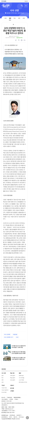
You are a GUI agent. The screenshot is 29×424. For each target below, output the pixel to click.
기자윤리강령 (9, 397)
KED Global (21, 417)
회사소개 (3, 397)
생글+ (20, 373)
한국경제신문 (12, 415)
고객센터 (16, 399)
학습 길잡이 (12, 377)
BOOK (10, 417)
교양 (24, 18)
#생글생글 (15, 334)
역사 (14, 18)
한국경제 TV (19, 415)
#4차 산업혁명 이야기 (8, 337)
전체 (5, 18)
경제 (10, 18)
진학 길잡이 (12, 375)
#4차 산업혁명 (7, 334)
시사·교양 (14, 10)
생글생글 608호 (19, 37)
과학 (19, 18)
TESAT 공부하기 (5, 390)
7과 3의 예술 (21, 377)
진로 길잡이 (12, 380)
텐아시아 (15, 417)
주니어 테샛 (4, 392)
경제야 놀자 (21, 375)
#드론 (17, 337)
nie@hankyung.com (9, 408)
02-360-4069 (8, 401)
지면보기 (12, 385)
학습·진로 (12, 373)
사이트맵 (11, 399)
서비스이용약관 (5, 399)
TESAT (3, 385)
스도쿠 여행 (21, 380)
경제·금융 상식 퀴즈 (23, 382)
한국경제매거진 (5, 417)
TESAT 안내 (4, 388)
